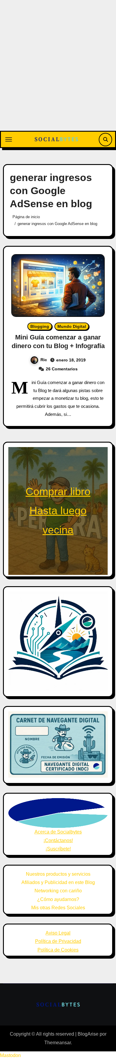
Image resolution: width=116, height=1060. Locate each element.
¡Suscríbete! (58, 848)
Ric (43, 359)
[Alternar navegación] (8, 139)
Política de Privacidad (58, 941)
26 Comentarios (62, 369)
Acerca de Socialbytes (58, 831)
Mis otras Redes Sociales (58, 907)
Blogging (39, 326)
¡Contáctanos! (58, 840)
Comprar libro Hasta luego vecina (58, 510)
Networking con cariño (58, 890)
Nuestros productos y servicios (58, 874)
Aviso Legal (58, 932)
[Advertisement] (58, 70)
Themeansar (57, 1042)
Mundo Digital (71, 326)
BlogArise (88, 1034)
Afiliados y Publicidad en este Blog (58, 882)
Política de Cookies (58, 949)
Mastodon (10, 1055)
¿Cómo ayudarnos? (58, 899)
